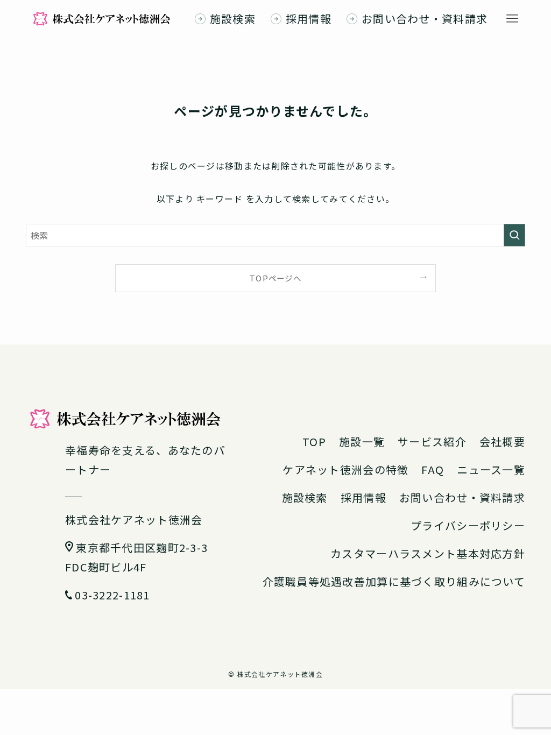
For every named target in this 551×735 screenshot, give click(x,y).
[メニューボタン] (512, 19)
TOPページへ (275, 278)
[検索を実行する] (514, 235)
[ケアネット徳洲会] (101, 19)
